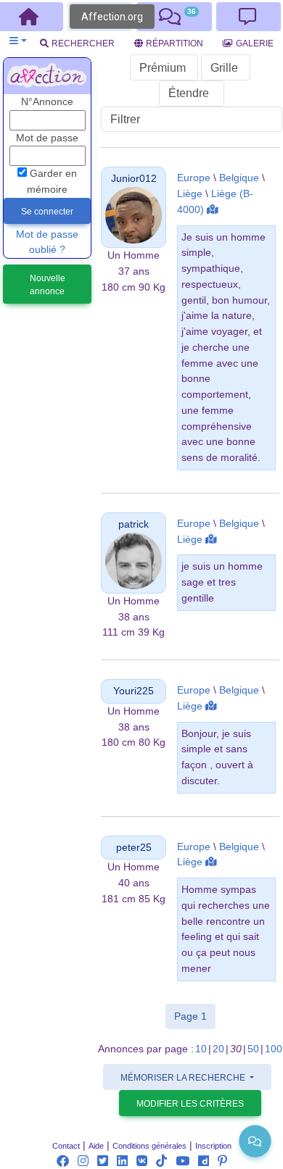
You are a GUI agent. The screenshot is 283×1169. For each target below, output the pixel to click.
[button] (17, 41)
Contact (66, 1145)
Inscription (213, 1145)
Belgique (239, 177)
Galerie (255, 43)
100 (273, 1049)
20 (218, 1049)
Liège (189, 193)
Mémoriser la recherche (183, 1078)
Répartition (174, 43)
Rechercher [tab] (83, 43)
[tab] (174, 16)
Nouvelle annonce (47, 284)
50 (253, 1049)
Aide (96, 1145)
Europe (193, 177)
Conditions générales (149, 1145)
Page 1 (195, 1016)
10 (201, 1049)
